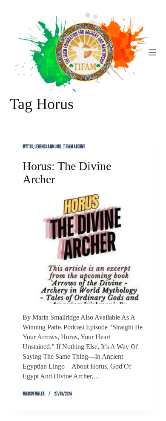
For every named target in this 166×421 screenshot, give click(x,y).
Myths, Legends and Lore (42, 146)
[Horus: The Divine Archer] (83, 249)
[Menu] (152, 52)
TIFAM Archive (74, 146)
